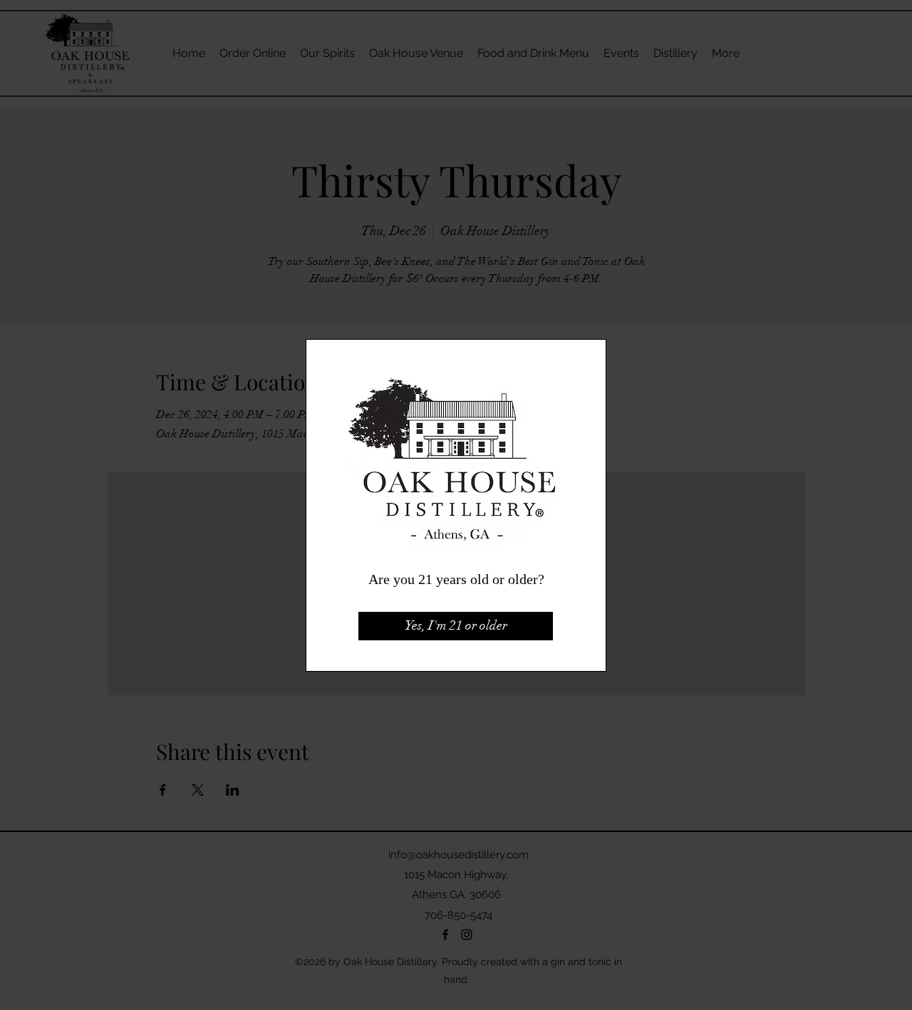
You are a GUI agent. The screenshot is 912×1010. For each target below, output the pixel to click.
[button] (455, 626)
